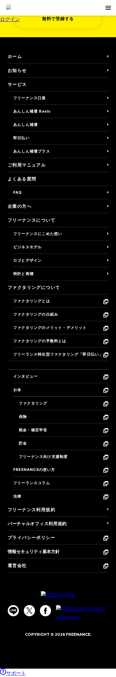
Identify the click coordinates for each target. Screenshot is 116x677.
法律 (17, 496)
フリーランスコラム (31, 482)
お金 (17, 389)
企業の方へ (20, 206)
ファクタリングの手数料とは (40, 340)
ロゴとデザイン (27, 260)
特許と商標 (23, 273)
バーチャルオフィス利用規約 (37, 523)
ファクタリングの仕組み (35, 314)
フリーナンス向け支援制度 (43, 456)
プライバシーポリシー (31, 537)
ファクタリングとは (31, 301)
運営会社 (17, 565)
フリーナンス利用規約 (31, 509)
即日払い (21, 137)
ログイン (10, 19)
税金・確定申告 (33, 429)
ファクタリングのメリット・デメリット (50, 327)
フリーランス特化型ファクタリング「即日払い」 (58, 354)
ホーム (15, 56)
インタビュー (25, 376)
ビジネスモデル (27, 247)
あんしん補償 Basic (32, 111)
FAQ (17, 192)
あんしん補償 (25, 124)
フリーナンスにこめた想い (37, 233)
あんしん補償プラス (31, 151)
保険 (23, 416)
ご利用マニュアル (27, 164)
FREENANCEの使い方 (34, 469)
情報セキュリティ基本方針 (34, 551)
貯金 (23, 443)
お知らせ (17, 70)
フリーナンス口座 (29, 97)
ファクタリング (33, 403)
